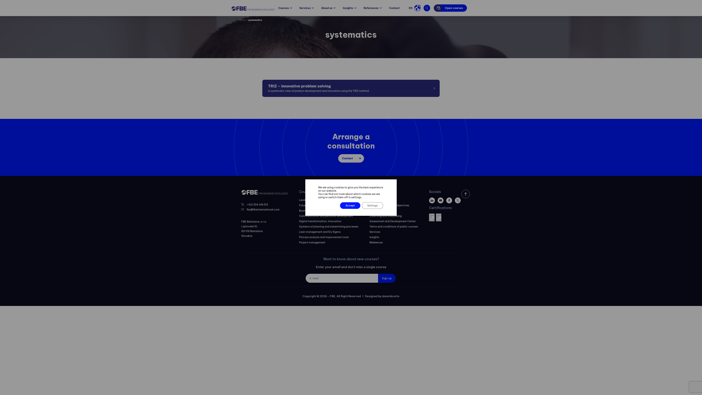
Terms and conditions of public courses (393, 226)
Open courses (454, 8)
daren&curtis (390, 296)
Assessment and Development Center (392, 221)
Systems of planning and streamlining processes (328, 226)
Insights (348, 8)
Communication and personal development (326, 216)
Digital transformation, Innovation (320, 221)
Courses (283, 8)
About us (327, 8)
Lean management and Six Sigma (320, 232)
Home (242, 20)
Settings (372, 205)
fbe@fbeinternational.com (263, 209)
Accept (350, 205)
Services (305, 8)
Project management (312, 242)
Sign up (387, 278)
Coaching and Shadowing (385, 216)
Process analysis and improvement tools (324, 237)
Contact (394, 8)
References (371, 8)
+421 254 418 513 (257, 204)
